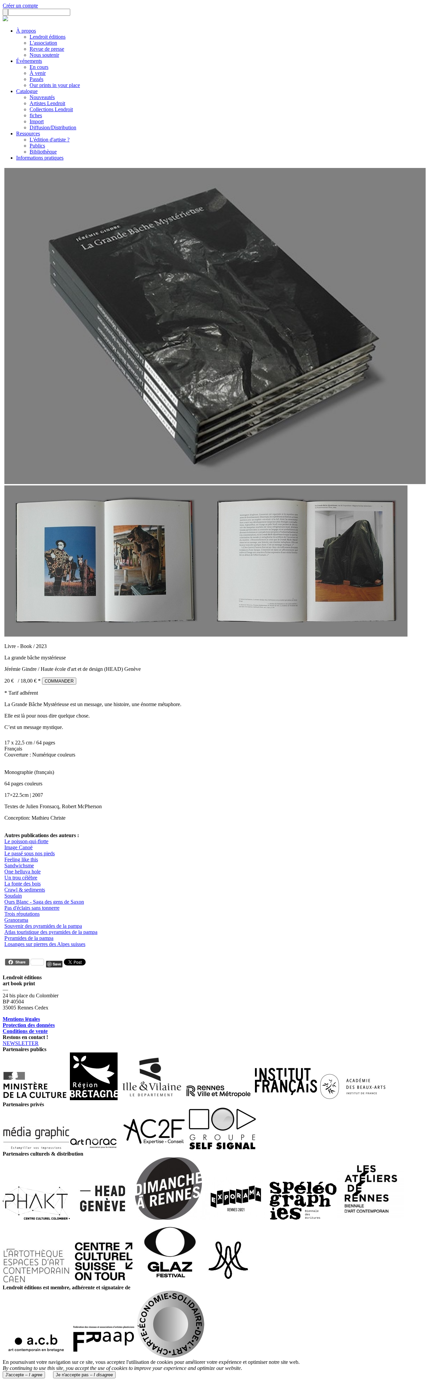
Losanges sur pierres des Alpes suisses (44, 944)
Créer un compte (20, 5)
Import (37, 121)
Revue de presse (47, 49)
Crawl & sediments (24, 890)
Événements (29, 61)
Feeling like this (21, 859)
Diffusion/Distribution (53, 127)
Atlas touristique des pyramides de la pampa (50, 932)
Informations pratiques (39, 158)
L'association (43, 43)
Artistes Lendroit (47, 103)
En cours (39, 67)
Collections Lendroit (51, 109)
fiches (36, 115)
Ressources (28, 133)
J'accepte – (23, 1374)
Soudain (13, 896)
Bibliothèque (43, 152)
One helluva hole (22, 871)
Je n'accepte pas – (84, 1374)
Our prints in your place (55, 85)
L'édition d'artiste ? (50, 139)
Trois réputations (22, 914)
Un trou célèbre (20, 877)
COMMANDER (59, 681)
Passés (36, 79)
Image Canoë (18, 847)
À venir (38, 73)
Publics (37, 145)
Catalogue (27, 91)
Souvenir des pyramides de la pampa (43, 926)
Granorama (16, 920)
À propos (26, 31)
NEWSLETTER (21, 1043)
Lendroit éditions (48, 37)
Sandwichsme (19, 865)
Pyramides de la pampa (28, 938)
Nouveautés (42, 97)
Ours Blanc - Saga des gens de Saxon (44, 902)
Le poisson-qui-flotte (26, 841)
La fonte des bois (22, 884)
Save (57, 963)
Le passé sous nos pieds (29, 853)
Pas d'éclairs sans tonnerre (31, 908)
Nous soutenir (44, 55)
